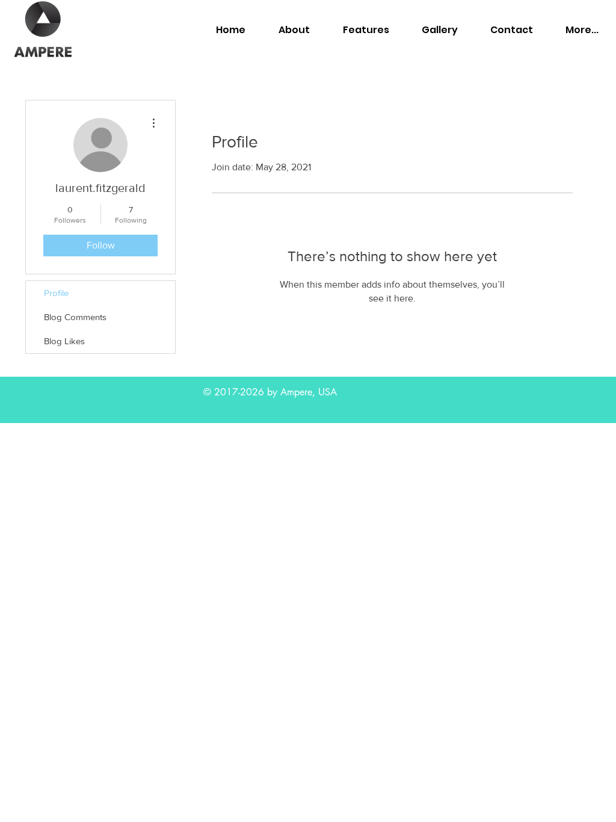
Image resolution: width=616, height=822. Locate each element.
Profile (56, 293)
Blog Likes (64, 341)
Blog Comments (75, 317)
